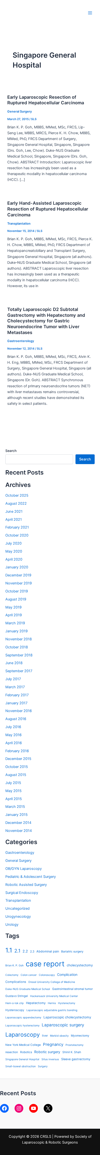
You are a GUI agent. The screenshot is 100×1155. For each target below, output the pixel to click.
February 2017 (17, 695)
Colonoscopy (47, 975)
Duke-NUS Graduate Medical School (27, 989)
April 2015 (13, 799)
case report (45, 964)
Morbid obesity (59, 1035)
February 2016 (17, 751)
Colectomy (11, 975)
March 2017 (15, 687)
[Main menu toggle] (90, 13)
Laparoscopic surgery (63, 1024)
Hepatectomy (36, 1003)
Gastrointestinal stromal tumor (72, 989)
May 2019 (13, 607)
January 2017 (16, 703)
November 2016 (18, 711)
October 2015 (16, 767)
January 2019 (16, 631)
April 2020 (13, 559)
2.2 (25, 951)
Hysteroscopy (14, 1010)
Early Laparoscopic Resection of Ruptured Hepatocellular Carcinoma (45, 100)
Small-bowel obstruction (20, 1066)
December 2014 (18, 822)
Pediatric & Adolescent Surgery (30, 876)
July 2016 (13, 727)
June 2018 (14, 663)
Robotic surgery (47, 1052)
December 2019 (18, 575)
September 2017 (18, 671)
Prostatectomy (74, 1045)
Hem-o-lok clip (14, 1003)
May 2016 (13, 735)
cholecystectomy (80, 965)
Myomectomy (80, 1035)
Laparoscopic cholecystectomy (67, 1017)
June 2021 (14, 511)
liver (45, 1035)
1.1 (8, 950)
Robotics (26, 1052)
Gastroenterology (20, 341)
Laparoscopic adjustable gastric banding (51, 1010)
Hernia (52, 1003)
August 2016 (15, 719)
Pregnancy (53, 1044)
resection (11, 1052)
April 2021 (13, 519)
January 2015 (16, 814)
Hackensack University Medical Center (54, 996)
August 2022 (16, 503)
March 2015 (15, 806)
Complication (67, 975)
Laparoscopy (22, 1034)
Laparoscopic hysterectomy (22, 1025)
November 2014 (18, 831)
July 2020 (13, 543)
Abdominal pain (47, 951)
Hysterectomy (66, 1003)
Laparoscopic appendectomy (23, 1017)
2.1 (17, 951)
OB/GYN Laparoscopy (23, 868)
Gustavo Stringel (16, 996)
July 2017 (13, 679)
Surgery (43, 1066)
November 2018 (18, 639)
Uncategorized (17, 908)
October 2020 (16, 535)
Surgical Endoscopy (21, 892)
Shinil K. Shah (71, 1052)
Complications (15, 982)
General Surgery (19, 111)
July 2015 (13, 783)
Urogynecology (18, 916)
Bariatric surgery (72, 951)
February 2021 (17, 527)
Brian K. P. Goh (14, 965)
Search (11, 451)
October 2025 (16, 495)
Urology (11, 924)
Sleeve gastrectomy (75, 1059)
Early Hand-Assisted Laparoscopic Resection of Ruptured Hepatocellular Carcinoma (47, 208)
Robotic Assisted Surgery (26, 884)
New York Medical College (23, 1045)
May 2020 (13, 551)
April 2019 (13, 615)
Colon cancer (29, 975)
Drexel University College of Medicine (51, 982)
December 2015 (18, 759)
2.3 (32, 951)
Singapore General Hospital (22, 1059)
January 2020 (16, 567)
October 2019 (16, 591)
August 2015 (15, 775)
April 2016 (13, 743)
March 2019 (15, 623)
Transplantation (19, 223)
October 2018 (16, 647)
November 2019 (18, 583)
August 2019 (15, 599)
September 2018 (19, 655)
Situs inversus (50, 1059)
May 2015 (13, 791)
